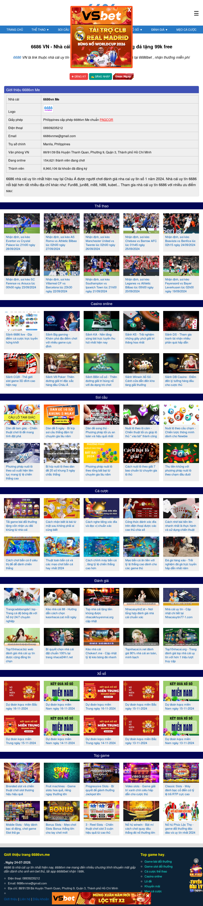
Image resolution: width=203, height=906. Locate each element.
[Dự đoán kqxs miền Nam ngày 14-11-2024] (62, 734)
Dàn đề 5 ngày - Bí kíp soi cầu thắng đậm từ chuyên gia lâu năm (60, 432)
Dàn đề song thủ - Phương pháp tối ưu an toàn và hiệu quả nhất (100, 432)
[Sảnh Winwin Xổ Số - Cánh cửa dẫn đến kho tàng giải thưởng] (141, 371)
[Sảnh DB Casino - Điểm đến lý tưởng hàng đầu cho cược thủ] (181, 371)
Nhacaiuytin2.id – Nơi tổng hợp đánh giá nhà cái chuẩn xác (139, 613)
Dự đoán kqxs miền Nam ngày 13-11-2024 (179, 741)
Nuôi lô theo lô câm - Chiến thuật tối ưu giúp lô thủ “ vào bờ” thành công (141, 432)
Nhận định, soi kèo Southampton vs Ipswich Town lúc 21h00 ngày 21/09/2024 (101, 285)
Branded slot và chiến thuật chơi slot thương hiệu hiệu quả (20, 790)
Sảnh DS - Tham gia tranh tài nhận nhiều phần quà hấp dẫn (178, 338)
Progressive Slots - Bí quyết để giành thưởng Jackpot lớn (100, 790)
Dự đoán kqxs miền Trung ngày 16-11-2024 (101, 706)
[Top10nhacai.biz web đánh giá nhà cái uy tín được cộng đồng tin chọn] (22, 644)
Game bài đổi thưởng (158, 861)
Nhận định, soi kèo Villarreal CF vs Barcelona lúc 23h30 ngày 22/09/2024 (59, 285)
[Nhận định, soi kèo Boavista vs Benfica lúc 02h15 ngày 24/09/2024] (181, 231)
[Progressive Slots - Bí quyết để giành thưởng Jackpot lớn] (102, 781)
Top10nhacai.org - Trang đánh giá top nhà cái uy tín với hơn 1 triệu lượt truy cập (180, 655)
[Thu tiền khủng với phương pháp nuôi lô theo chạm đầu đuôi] (181, 461)
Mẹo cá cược (186, 30)
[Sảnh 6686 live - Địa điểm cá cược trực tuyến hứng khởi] (22, 329)
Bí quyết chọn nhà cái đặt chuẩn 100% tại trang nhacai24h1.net (60, 653)
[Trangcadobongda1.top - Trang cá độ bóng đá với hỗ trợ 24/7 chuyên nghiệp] (22, 604)
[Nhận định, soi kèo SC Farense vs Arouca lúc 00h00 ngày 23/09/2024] (22, 274)
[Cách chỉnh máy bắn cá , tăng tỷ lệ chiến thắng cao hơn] (102, 555)
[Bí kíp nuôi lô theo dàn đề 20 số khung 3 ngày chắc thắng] (62, 461)
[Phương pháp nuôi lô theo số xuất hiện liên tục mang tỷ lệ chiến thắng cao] (22, 461)
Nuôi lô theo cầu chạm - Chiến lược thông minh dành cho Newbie (180, 432)
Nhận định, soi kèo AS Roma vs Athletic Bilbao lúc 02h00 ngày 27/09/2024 (61, 243)
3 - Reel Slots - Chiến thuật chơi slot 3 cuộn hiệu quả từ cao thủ (99, 828)
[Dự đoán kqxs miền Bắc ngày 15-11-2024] (141, 699)
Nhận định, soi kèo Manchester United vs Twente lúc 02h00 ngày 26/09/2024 (100, 243)
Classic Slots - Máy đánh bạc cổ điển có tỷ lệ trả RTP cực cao (179, 790)
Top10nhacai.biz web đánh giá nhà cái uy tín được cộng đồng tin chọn (20, 655)
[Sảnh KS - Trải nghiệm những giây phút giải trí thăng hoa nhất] (141, 329)
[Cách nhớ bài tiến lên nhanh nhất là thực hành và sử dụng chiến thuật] (181, 516)
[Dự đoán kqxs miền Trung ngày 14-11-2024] (102, 734)
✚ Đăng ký (79, 76)
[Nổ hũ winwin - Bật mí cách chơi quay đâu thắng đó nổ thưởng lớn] (141, 819)
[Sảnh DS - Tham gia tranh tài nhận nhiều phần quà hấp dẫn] (181, 329)
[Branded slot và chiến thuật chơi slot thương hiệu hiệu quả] (22, 781)
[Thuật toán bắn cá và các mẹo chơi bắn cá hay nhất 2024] (62, 555)
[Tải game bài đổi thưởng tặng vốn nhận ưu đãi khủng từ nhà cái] (22, 516)
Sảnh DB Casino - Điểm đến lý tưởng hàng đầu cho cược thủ (180, 381)
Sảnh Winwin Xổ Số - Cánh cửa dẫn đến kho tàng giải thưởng (140, 381)
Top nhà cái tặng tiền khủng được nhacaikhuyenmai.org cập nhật (99, 615)
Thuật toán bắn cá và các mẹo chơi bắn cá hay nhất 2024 (59, 564)
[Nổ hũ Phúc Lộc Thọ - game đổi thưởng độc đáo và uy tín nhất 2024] (181, 819)
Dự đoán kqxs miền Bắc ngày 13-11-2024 (141, 741)
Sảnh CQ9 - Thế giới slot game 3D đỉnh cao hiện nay (20, 381)
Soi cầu (65, 30)
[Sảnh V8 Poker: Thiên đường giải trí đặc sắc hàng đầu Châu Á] (62, 371)
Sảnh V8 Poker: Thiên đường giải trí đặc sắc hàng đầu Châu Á (60, 381)
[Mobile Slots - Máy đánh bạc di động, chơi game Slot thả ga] (22, 819)
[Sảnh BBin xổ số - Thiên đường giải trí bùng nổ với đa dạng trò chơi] (102, 371)
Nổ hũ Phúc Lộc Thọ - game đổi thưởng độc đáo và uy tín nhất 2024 (180, 828)
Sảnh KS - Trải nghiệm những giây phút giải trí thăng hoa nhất (139, 338)
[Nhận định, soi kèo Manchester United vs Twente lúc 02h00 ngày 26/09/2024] (102, 231)
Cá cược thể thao (156, 871)
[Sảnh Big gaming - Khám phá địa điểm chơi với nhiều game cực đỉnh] (62, 329)
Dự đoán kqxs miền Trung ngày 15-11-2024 (21, 741)
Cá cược (101, 490)
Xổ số (136, 30)
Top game (101, 755)
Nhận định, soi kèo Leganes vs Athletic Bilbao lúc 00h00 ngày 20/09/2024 (139, 285)
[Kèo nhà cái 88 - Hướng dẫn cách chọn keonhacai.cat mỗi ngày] (62, 604)
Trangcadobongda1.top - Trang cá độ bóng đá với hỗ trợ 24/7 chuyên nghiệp (21, 615)
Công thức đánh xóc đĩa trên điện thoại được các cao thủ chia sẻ (140, 525)
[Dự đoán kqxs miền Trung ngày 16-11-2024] (102, 699)
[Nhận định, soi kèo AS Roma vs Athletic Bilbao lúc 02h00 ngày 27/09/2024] (62, 231)
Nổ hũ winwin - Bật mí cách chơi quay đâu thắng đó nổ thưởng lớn (140, 828)
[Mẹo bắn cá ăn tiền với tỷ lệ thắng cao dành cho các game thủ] (141, 555)
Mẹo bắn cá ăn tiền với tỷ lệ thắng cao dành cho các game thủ (141, 564)
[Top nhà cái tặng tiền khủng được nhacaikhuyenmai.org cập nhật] (102, 604)
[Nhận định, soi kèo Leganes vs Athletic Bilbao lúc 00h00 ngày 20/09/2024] (141, 274)
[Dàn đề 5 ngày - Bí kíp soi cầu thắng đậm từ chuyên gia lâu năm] (62, 423)
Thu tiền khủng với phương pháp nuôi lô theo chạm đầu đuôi (178, 470)
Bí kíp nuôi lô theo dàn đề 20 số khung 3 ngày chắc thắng (60, 470)
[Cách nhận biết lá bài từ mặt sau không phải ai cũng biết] (62, 516)
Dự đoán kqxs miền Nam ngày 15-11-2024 (179, 706)
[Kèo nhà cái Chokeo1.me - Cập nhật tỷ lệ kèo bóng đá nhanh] (102, 644)
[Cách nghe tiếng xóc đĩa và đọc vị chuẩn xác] (102, 516)
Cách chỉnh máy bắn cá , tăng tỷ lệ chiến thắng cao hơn (101, 564)
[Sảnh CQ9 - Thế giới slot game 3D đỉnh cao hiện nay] (22, 371)
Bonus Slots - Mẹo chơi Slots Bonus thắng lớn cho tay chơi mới (61, 828)
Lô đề (148, 881)
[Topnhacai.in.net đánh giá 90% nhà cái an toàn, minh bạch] (141, 644)
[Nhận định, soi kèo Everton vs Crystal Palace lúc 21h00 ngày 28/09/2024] (22, 231)
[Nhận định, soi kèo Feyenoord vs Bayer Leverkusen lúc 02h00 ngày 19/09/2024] (181, 274)
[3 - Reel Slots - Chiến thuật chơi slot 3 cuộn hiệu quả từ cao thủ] (102, 819)
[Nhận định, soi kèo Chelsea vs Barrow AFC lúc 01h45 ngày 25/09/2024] (141, 231)
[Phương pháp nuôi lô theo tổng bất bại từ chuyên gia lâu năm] (102, 461)
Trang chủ (15, 30)
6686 (17, 57)
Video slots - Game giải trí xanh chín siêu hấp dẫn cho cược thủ (140, 790)
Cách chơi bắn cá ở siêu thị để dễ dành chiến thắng (21, 564)
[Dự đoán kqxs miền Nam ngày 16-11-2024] (62, 699)
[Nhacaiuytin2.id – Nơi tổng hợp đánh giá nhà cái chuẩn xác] (141, 604)
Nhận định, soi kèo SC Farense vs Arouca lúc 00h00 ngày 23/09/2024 (21, 283)
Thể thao (40, 30)
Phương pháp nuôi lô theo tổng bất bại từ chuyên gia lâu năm (99, 470)
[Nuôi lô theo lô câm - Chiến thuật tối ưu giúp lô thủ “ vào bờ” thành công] (141, 423)
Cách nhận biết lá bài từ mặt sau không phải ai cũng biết (61, 525)
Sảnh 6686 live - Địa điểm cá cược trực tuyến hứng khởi (22, 338)
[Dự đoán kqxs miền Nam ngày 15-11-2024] (181, 699)
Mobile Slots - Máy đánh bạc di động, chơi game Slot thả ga (21, 828)
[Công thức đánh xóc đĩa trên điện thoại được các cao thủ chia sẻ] (141, 516)
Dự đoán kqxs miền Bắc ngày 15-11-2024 (141, 706)
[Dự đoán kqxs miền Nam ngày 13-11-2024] (181, 734)
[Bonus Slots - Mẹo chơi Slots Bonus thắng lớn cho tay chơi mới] (62, 819)
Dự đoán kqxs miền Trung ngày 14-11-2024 (101, 741)
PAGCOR (106, 119)
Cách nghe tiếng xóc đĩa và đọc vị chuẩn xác (101, 523)
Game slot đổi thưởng (158, 866)
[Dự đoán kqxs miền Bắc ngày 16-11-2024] (22, 699)
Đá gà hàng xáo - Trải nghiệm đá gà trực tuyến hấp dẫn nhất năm (180, 564)
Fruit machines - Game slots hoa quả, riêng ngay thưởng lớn (61, 790)
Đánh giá (159, 30)
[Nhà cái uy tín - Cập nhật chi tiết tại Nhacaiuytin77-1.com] (181, 604)
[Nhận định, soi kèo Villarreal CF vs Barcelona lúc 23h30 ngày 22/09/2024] (62, 274)
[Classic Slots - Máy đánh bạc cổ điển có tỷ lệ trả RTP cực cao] (181, 781)
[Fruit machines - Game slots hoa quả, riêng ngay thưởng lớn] (62, 781)
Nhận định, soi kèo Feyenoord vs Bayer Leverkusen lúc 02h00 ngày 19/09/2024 (179, 285)
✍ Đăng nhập (100, 76)
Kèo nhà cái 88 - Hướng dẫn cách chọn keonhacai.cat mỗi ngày (61, 613)
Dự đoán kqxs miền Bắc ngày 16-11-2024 (21, 706)
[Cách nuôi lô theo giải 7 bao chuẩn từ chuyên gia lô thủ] (141, 461)
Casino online (101, 303)
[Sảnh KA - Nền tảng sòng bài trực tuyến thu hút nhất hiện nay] (102, 329)
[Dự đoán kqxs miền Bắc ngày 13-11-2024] (141, 734)
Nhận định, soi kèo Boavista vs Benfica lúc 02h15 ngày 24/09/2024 (180, 241)
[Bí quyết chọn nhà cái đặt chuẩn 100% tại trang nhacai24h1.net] (62, 644)
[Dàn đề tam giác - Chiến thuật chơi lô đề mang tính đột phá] (22, 423)
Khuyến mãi (152, 886)
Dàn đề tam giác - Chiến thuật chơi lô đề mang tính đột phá (21, 432)
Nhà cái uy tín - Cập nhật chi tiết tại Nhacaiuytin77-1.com (179, 613)
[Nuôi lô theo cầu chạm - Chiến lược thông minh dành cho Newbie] (181, 423)
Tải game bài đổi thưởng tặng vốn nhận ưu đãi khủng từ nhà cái (21, 525)
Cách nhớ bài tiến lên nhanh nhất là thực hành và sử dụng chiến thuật (180, 525)
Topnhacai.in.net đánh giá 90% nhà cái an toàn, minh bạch (141, 653)
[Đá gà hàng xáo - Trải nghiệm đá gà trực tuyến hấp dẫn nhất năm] (181, 555)
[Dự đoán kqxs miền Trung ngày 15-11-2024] (22, 734)
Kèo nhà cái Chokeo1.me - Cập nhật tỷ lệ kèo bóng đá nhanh (101, 653)
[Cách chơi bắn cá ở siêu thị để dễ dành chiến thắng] (22, 555)
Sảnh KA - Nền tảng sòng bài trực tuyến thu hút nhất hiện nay (100, 338)
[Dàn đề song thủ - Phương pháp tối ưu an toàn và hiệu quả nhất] (102, 423)
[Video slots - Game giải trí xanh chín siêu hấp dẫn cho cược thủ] (141, 781)
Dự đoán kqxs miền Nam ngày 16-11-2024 (60, 706)
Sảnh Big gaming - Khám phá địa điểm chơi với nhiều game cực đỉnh (61, 340)
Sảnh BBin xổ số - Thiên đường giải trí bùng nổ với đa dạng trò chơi (101, 381)
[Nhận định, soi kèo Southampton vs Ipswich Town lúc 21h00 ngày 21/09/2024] (102, 274)
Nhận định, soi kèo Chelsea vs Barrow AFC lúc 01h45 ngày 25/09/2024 (141, 243)
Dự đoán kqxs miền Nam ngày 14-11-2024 (60, 741)
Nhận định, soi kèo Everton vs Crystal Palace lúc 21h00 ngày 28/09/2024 (20, 243)
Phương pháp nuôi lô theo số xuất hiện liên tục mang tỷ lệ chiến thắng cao (19, 472)
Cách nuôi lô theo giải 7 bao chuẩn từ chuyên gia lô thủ (141, 470)
